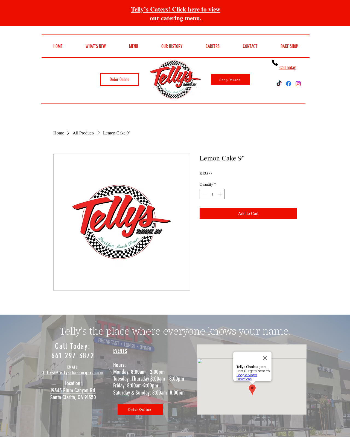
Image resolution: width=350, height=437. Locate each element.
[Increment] (220, 194)
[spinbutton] (212, 194)
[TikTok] (279, 83)
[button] (133, 46)
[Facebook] (288, 83)
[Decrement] (203, 194)
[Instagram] (298, 83)
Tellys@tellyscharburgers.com (73, 372)
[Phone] (274, 62)
